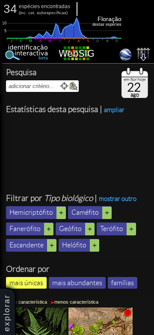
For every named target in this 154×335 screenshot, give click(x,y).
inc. (23, 12)
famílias (122, 282)
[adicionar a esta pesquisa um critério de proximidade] (64, 86)
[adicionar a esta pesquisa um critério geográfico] (73, 86)
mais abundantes (77, 282)
